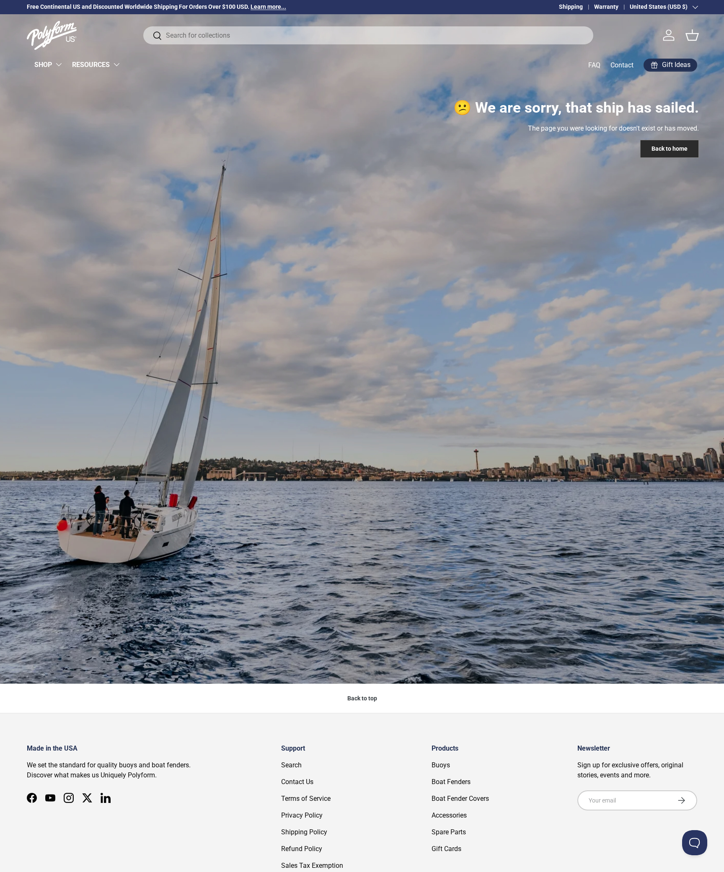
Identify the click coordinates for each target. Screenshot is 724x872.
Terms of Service (306, 799)
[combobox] (368, 35)
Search (291, 765)
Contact (622, 65)
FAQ (594, 65)
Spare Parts (449, 832)
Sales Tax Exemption (312, 865)
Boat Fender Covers (460, 799)
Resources (91, 65)
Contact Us (297, 782)
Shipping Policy (304, 832)
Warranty (606, 6)
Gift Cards (446, 849)
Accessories (449, 815)
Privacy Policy (302, 815)
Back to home (670, 148)
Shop (43, 65)
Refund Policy (301, 849)
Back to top (362, 698)
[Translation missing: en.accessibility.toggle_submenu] (59, 64)
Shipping (571, 6)
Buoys (441, 765)
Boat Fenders (451, 782)
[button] (692, 35)
